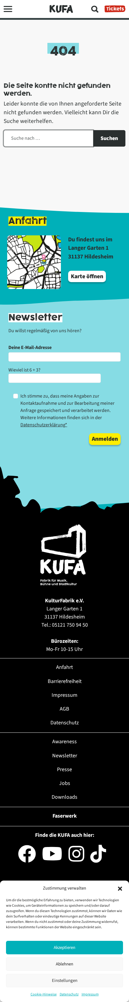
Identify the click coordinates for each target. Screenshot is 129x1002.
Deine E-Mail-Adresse (30, 347)
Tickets (115, 9)
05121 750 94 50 (70, 625)
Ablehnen (64, 964)
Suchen (109, 138)
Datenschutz (69, 994)
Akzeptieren (64, 947)
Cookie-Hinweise (44, 994)
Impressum (90, 994)
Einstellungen (64, 980)
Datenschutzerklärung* (43, 425)
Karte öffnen (87, 276)
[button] (120, 888)
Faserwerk (64, 816)
